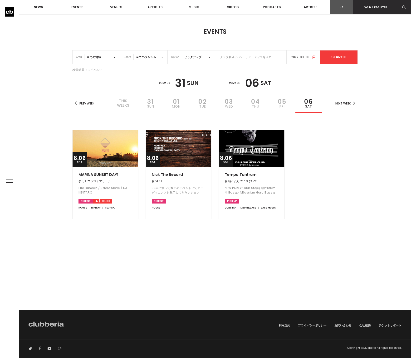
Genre (127, 57)
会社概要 (365, 325)
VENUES (116, 7)
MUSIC (194, 7)
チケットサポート (390, 325)
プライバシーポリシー (312, 325)
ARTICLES (155, 7)
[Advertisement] (215, 269)
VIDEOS (233, 7)
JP (341, 7)
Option (175, 57)
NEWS (38, 7)
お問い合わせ (343, 325)
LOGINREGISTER (374, 7)
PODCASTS (272, 7)
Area (79, 57)
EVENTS (77, 7)
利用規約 (284, 325)
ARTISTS (311, 7)
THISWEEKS (123, 103)
